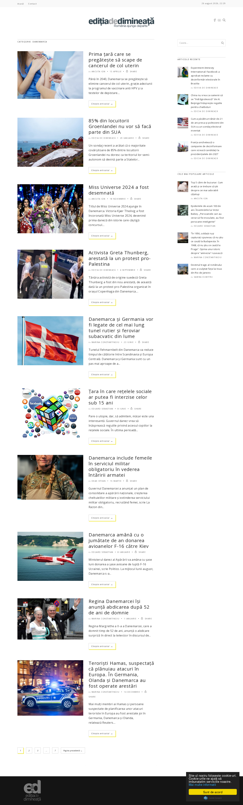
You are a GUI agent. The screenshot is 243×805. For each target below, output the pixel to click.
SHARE (133, 71)
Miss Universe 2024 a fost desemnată (119, 190)
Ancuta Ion (98, 71)
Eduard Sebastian (102, 408)
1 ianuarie (130, 618)
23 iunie (129, 342)
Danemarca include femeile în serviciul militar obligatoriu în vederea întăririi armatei (120, 466)
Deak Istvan (99, 481)
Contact (32, 3)
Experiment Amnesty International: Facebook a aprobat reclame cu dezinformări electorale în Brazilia (205, 75)
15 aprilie (116, 71)
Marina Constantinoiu (106, 342)
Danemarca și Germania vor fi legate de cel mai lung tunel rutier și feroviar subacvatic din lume (121, 327)
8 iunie (122, 408)
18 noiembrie (118, 199)
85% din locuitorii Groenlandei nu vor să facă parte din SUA (120, 126)
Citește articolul (102, 103)
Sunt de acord (212, 792)
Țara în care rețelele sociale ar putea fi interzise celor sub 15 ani (120, 397)
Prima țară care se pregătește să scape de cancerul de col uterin (115, 60)
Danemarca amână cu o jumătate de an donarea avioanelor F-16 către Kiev (119, 540)
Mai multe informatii (202, 784)
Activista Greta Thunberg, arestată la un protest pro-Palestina (120, 258)
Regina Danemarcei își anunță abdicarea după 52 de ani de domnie (119, 607)
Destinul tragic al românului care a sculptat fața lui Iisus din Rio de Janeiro (206, 268)
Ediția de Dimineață (104, 138)
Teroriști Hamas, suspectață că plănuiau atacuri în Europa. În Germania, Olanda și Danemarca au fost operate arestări (121, 674)
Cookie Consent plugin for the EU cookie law (213, 798)
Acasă (20, 3)
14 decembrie (132, 692)
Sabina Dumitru (203, 277)
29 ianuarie (127, 138)
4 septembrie (128, 270)
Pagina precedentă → (73, 750)
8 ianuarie (124, 552)
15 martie (116, 481)
